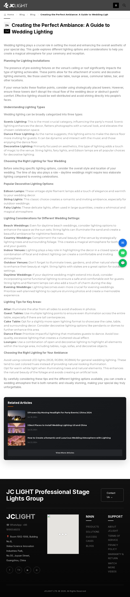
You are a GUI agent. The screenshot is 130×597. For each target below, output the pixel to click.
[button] (116, 5)
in (37, 569)
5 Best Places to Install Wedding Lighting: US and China (57, 425)
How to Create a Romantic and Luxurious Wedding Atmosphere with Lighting (69, 438)
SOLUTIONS (92, 531)
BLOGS (90, 545)
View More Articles (65, 453)
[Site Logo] (16, 5)
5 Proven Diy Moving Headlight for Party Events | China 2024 (60, 412)
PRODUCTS (92, 526)
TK (18, 569)
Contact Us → (111, 495)
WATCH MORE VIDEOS (112, 567)
